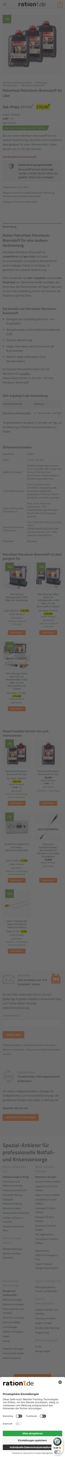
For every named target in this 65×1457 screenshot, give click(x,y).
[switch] (57, 1452)
